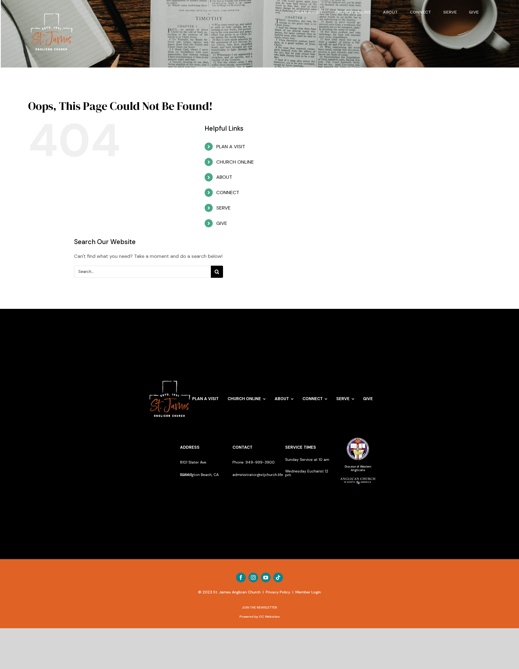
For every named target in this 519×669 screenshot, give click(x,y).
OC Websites (269, 616)
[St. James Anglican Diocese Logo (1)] (357, 438)
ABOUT (224, 177)
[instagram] (253, 577)
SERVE (223, 208)
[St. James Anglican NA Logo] (358, 477)
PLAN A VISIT (230, 146)
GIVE (221, 223)
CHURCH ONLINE (235, 162)
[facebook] (241, 577)
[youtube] (266, 577)
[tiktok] (278, 577)
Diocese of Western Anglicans (358, 468)
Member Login (308, 592)
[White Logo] (170, 378)
